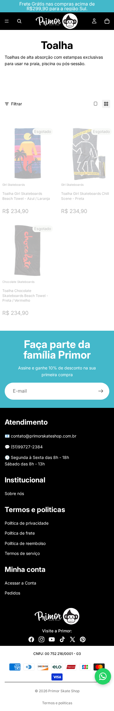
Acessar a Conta (20, 582)
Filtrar (16, 103)
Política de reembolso (25, 543)
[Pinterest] (82, 639)
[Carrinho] (107, 21)
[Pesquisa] (19, 21)
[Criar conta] (101, 391)
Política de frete (20, 533)
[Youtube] (51, 639)
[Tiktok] (62, 639)
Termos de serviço (22, 553)
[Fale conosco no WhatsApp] (103, 676)
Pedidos (12, 592)
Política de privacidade (27, 523)
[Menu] (6, 21)
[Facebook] (31, 639)
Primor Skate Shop (64, 691)
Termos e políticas (57, 703)
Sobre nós (14, 493)
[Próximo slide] (98, 87)
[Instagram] (41, 639)
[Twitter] (72, 639)
